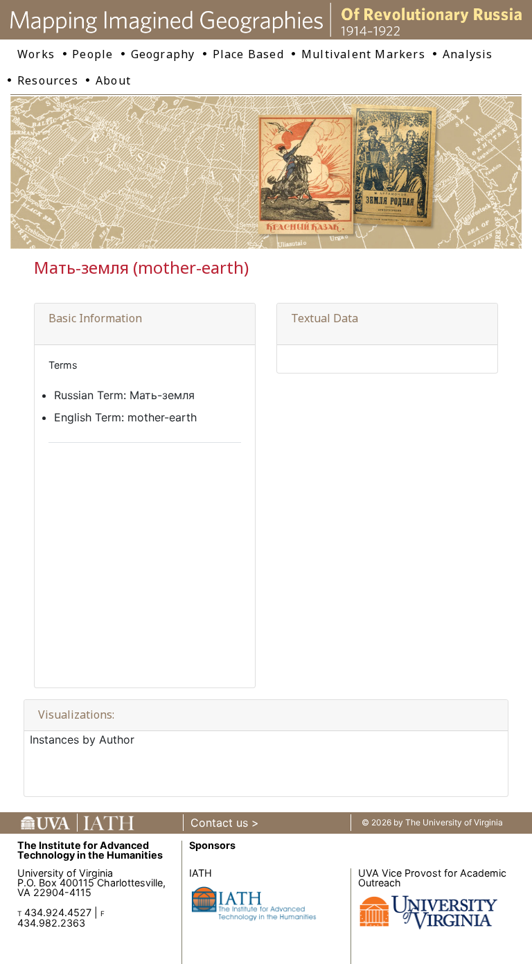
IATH (200, 873)
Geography (163, 54)
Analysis (468, 54)
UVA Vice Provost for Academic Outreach (432, 877)
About (113, 80)
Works (36, 54)
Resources (47, 80)
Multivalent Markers (363, 54)
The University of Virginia (454, 822)
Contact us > (224, 823)
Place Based (248, 54)
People (92, 54)
